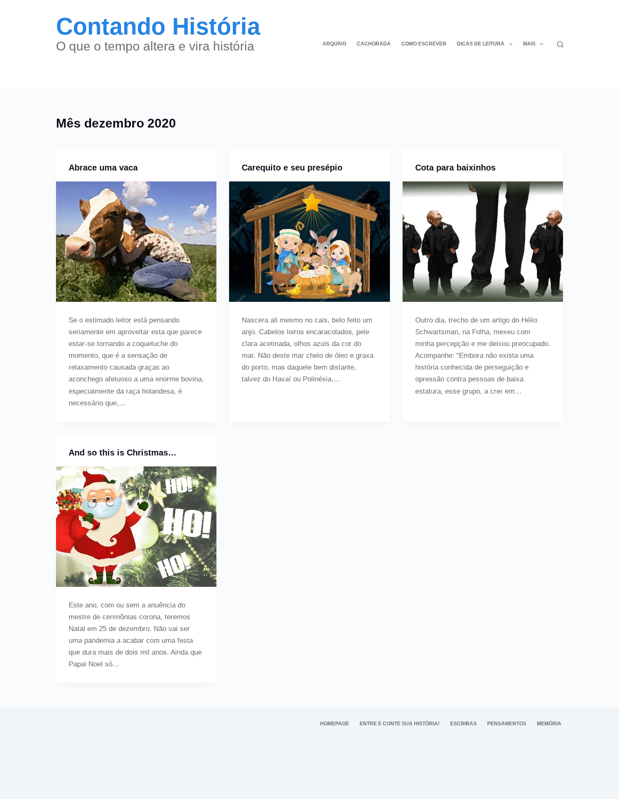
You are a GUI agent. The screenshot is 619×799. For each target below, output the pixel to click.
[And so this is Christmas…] (136, 526)
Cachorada (374, 44)
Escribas (463, 724)
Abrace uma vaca (103, 167)
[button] (511, 44)
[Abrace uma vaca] (136, 241)
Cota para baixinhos (455, 167)
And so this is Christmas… (122, 452)
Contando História (158, 26)
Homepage (334, 724)
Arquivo (334, 44)
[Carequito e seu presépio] (309, 241)
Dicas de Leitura (480, 44)
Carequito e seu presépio (292, 167)
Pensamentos (506, 724)
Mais (529, 44)
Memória (549, 724)
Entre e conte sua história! (400, 724)
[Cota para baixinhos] (483, 241)
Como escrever (423, 44)
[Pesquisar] (560, 44)
